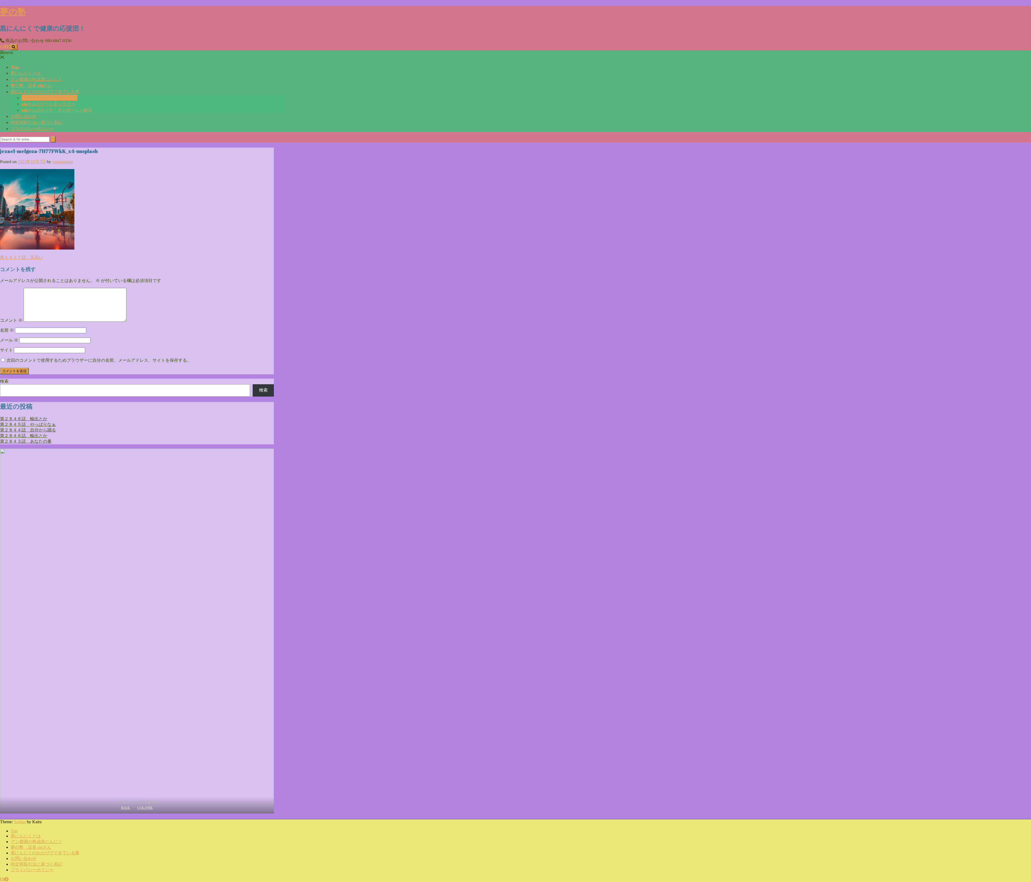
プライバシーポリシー (32, 128)
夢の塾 (13, 11)
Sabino (20, 821)
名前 (7, 330)
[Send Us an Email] (2, 47)
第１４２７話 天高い (21, 257)
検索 (4, 381)
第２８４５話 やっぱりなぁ (28, 424)
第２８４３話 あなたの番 (26, 441)
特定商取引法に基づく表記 (36, 122)
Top (15, 67)
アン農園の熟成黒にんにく (36, 79)
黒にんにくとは (26, 73)
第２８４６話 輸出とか (23, 418)
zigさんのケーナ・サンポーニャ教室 (56, 110)
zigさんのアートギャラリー (48, 104)
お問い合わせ (24, 116)
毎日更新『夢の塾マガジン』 (49, 98)
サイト (6, 350)
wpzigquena (62, 161)
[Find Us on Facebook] (6, 47)
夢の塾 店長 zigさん (31, 85)
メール (9, 340)
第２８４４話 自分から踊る (28, 430)
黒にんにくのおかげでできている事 (45, 91)
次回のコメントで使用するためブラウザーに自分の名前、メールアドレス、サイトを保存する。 (98, 360)
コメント (11, 320)
